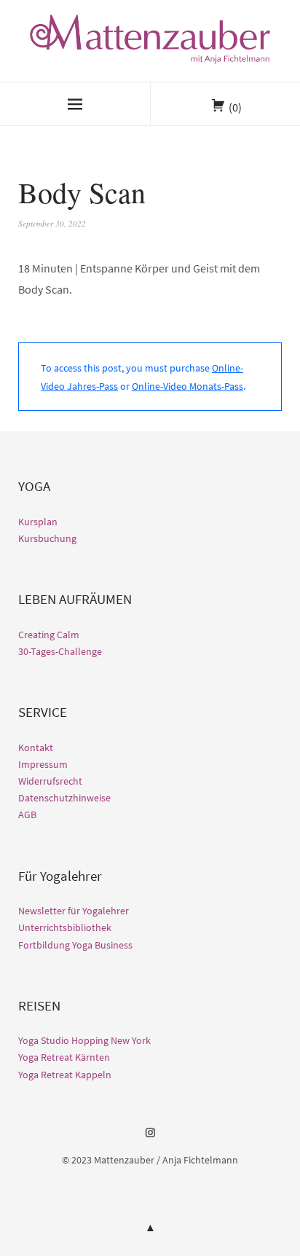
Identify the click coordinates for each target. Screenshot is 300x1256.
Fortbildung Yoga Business (75, 944)
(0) (235, 107)
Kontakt (35, 747)
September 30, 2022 (52, 223)
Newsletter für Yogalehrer (73, 910)
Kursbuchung (47, 538)
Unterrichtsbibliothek (64, 927)
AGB (27, 814)
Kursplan (38, 521)
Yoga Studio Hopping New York (84, 1040)
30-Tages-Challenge (60, 651)
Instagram (150, 1138)
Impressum (43, 764)
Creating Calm (48, 634)
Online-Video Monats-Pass (187, 386)
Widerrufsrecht (50, 781)
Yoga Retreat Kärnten (64, 1057)
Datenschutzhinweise (64, 797)
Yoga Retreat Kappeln (64, 1074)
